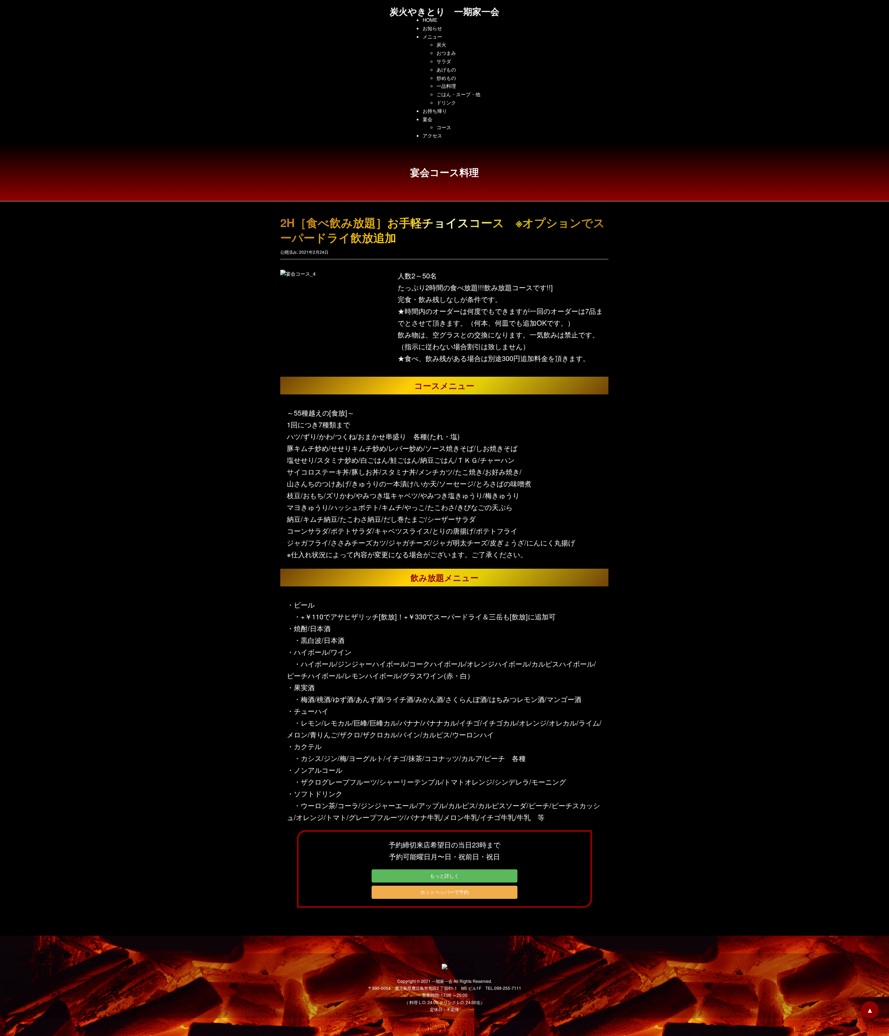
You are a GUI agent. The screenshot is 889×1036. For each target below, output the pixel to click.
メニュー (432, 36)
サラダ (444, 61)
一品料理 (446, 85)
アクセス (432, 135)
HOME (430, 19)
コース (444, 127)
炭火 (441, 44)
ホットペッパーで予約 (444, 891)
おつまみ (446, 52)
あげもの (446, 69)
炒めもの (446, 77)
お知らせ (432, 28)
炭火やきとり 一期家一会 (444, 11)
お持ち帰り (435, 110)
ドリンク (446, 102)
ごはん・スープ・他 (458, 94)
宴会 (427, 119)
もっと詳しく (444, 875)
